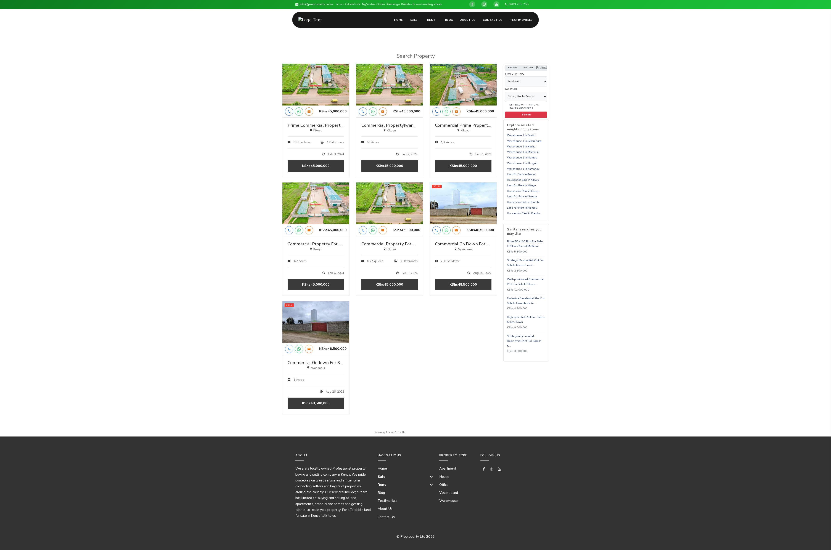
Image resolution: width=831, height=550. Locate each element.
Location (511, 89)
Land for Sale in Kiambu (522, 196)
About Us (467, 20)
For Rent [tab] (528, 67)
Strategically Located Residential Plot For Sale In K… (524, 341)
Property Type (514, 73)
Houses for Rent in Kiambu (524, 213)
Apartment (447, 468)
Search (526, 114)
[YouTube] (496, 4)
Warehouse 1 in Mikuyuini (523, 152)
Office (443, 484)
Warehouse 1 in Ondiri (521, 135)
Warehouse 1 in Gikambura (524, 141)
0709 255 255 (518, 4)
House (444, 476)
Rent (431, 20)
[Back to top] (820, 539)
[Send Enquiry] (309, 111)
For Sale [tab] (512, 67)
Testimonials (521, 20)
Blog (449, 20)
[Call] (289, 111)
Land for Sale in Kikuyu (521, 174)
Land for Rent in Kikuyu (521, 185)
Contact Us (492, 20)
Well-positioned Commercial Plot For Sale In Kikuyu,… (525, 281)
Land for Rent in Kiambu (522, 208)
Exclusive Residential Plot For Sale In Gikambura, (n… (526, 300)
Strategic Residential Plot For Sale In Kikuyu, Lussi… (525, 262)
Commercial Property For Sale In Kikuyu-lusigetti (336, 244)
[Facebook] (472, 4)
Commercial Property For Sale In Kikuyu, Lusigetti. (410, 244)
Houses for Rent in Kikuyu (523, 191)
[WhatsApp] (299, 111)
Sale (414, 20)
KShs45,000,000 (316, 165)
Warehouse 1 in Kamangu (523, 169)
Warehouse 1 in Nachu (521, 146)
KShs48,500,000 (463, 284)
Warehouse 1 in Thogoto (522, 163)
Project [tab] (541, 67)
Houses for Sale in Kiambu (523, 202)
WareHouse (448, 500)
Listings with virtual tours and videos (523, 106)
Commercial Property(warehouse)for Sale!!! (403, 125)
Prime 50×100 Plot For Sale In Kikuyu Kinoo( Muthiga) (525, 244)
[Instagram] (484, 4)
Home (398, 20)
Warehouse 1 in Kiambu (522, 158)
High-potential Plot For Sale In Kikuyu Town (526, 319)
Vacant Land (448, 492)
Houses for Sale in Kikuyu (523, 180)
